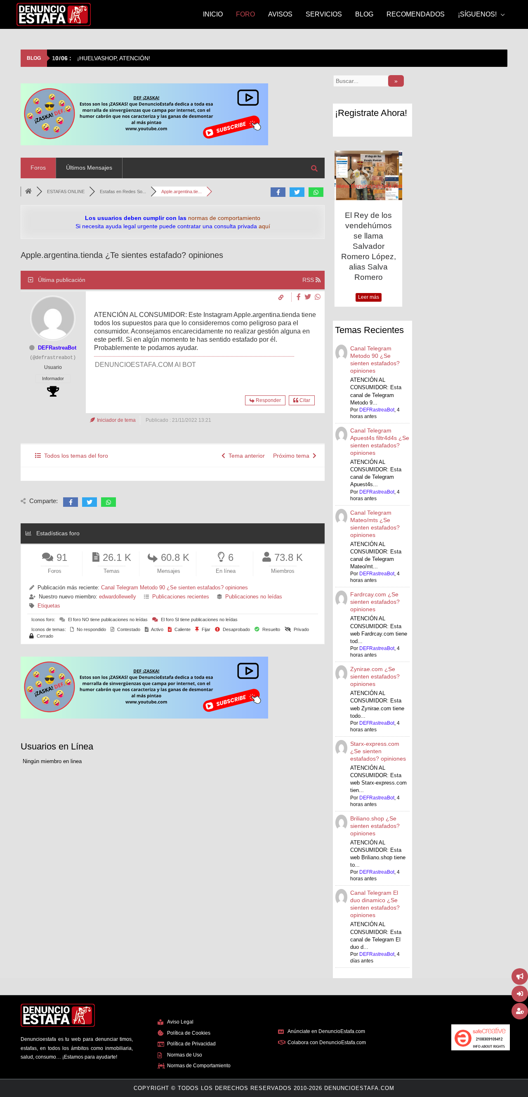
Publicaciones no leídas (253, 596)
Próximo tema (293, 455)
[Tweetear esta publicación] (309, 297)
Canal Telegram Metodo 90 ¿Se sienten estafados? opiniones (174, 587)
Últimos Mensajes (89, 167)
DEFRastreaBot (57, 348)
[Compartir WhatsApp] (317, 297)
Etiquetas (49, 606)
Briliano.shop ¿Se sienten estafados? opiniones (375, 826)
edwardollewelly (117, 596)
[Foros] (28, 191)
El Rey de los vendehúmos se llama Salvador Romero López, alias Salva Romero (368, 246)
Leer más (368, 297)
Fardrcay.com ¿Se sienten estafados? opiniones (375, 601)
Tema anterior (245, 455)
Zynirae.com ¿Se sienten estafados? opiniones (375, 676)
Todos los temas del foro (74, 455)
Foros (38, 167)
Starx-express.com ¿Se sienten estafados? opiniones (378, 751)
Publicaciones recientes (180, 596)
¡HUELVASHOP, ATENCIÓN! (101, 58)
